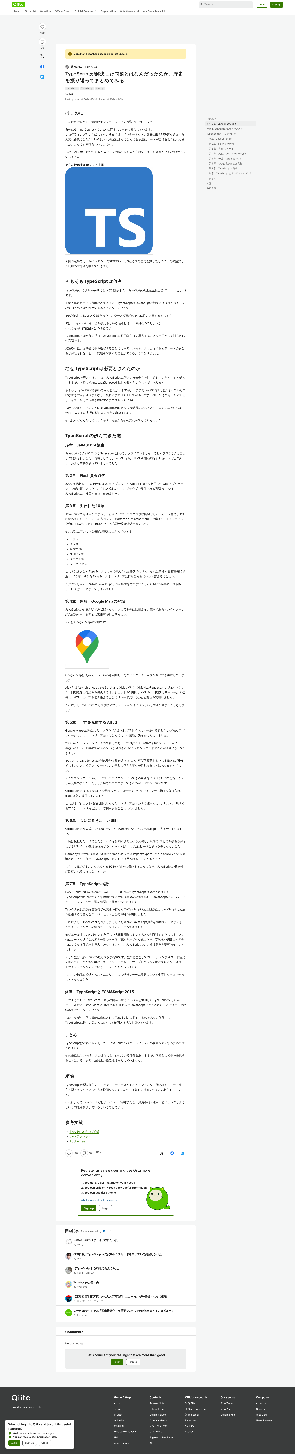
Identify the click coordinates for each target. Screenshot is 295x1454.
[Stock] (42, 42)
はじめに (211, 118)
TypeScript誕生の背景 (84, 1131)
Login (262, 4)
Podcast (189, 1431)
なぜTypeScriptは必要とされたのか (226, 128)
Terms (117, 1409)
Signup (276, 4)
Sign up (29, 1442)
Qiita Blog (261, 1414)
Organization (108, 11)
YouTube (190, 1425)
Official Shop (228, 1414)
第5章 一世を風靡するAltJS (225, 158)
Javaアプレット (80, 1136)
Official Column (85, 11)
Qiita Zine (226, 1409)
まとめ (212, 178)
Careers (260, 1409)
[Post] (42, 56)
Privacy (118, 1414)
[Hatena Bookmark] (42, 77)
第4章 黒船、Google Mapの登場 (227, 153)
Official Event (63, 11)
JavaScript (72, 88)
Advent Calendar (159, 1420)
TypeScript (87, 88)
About (117, 1403)
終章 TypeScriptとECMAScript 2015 (230, 173)
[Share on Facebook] (42, 66)
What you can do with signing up (99, 1199)
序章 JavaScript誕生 (221, 138)
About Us (261, 1403)
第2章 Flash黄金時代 (221, 143)
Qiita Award (156, 1431)
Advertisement (122, 1443)
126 (42, 32)
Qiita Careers (129, 11)
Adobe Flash (78, 1141)
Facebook (190, 1420)
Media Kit (119, 1425)
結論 (209, 183)
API (151, 1443)
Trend (17, 11)
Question (45, 11)
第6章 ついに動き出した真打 (225, 163)
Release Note (157, 1403)
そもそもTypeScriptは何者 (221, 123)
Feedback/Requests (125, 1431)
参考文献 (211, 188)
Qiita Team (227, 1403)
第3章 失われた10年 (221, 148)
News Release (264, 1420)
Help (116, 1437)
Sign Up (133, 1361)
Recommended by (91, 1231)
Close (44, 1442)
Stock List (30, 11)
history (100, 88)
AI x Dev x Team (154, 11)
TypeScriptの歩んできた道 (221, 133)
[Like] (42, 26)
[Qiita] (18, 4)
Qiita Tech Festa (158, 1425)
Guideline (119, 1420)
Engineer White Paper (162, 1437)
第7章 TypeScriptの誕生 (223, 168)
